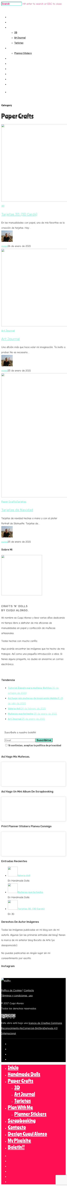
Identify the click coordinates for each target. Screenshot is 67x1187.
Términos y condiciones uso (17, 995)
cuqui (4, 246)
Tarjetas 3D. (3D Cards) (19, 214)
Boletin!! (14, 79)
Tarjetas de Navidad (17, 510)
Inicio (13, 17)
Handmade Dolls (19, 22)
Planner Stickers (23, 53)
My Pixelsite (16, 73)
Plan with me (17, 48)
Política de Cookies (11, 990)
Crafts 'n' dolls (9, 9)
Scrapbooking (17, 58)
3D (15, 32)
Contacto (15, 63)
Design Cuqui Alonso (20, 68)
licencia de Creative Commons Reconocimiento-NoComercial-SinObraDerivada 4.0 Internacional (31, 1028)
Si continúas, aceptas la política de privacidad (34, 745)
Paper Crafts (17, 27)
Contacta (29, 990)
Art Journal (20, 37)
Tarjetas (18, 42)
